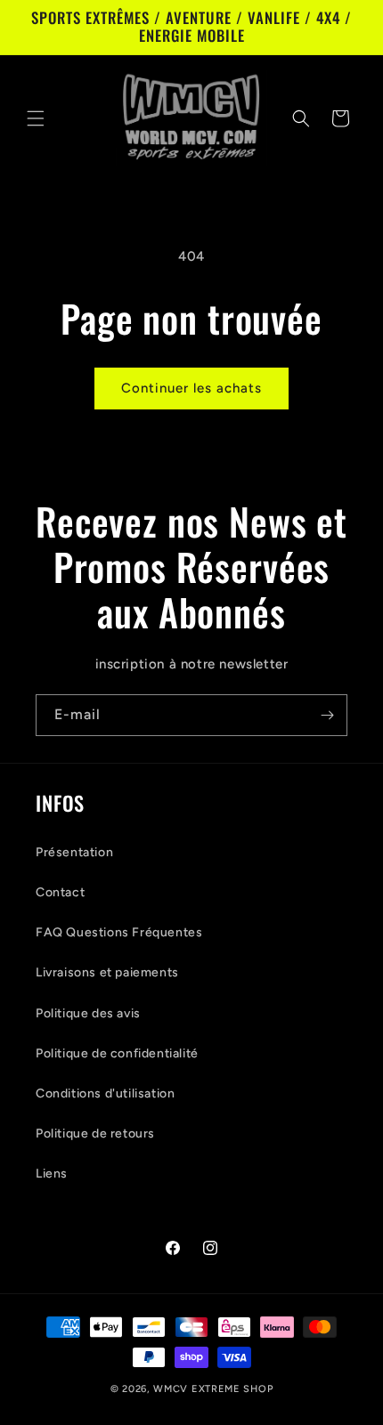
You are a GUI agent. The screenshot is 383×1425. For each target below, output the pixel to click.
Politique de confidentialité (117, 1053)
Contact (60, 892)
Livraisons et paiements (107, 972)
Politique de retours (95, 1133)
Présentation (74, 852)
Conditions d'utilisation (105, 1093)
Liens (52, 1173)
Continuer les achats (191, 388)
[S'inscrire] (326, 715)
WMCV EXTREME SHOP (213, 1389)
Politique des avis (88, 1013)
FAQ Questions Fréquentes (119, 932)
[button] (35, 118)
